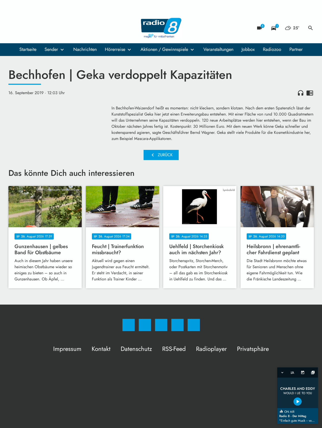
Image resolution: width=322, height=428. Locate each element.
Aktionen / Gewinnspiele (164, 49)
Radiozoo (272, 49)
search (310, 28)
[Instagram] (24, 28)
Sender (51, 49)
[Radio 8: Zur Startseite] (161, 28)
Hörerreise (115, 49)
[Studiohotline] (44, 28)
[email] (54, 28)
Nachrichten (85, 49)
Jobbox (248, 49)
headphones (300, 92)
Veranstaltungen (218, 49)
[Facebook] (13, 28)
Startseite (27, 49)
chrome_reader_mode (309, 92)
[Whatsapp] (34, 28)
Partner (296, 49)
